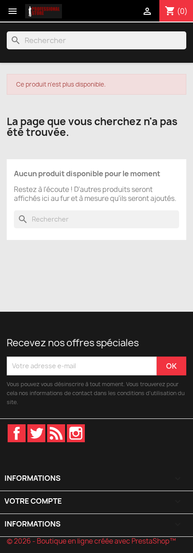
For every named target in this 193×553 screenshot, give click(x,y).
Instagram (76, 433)
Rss (56, 433)
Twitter (36, 433)
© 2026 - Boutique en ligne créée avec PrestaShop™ (91, 541)
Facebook (17, 433)
